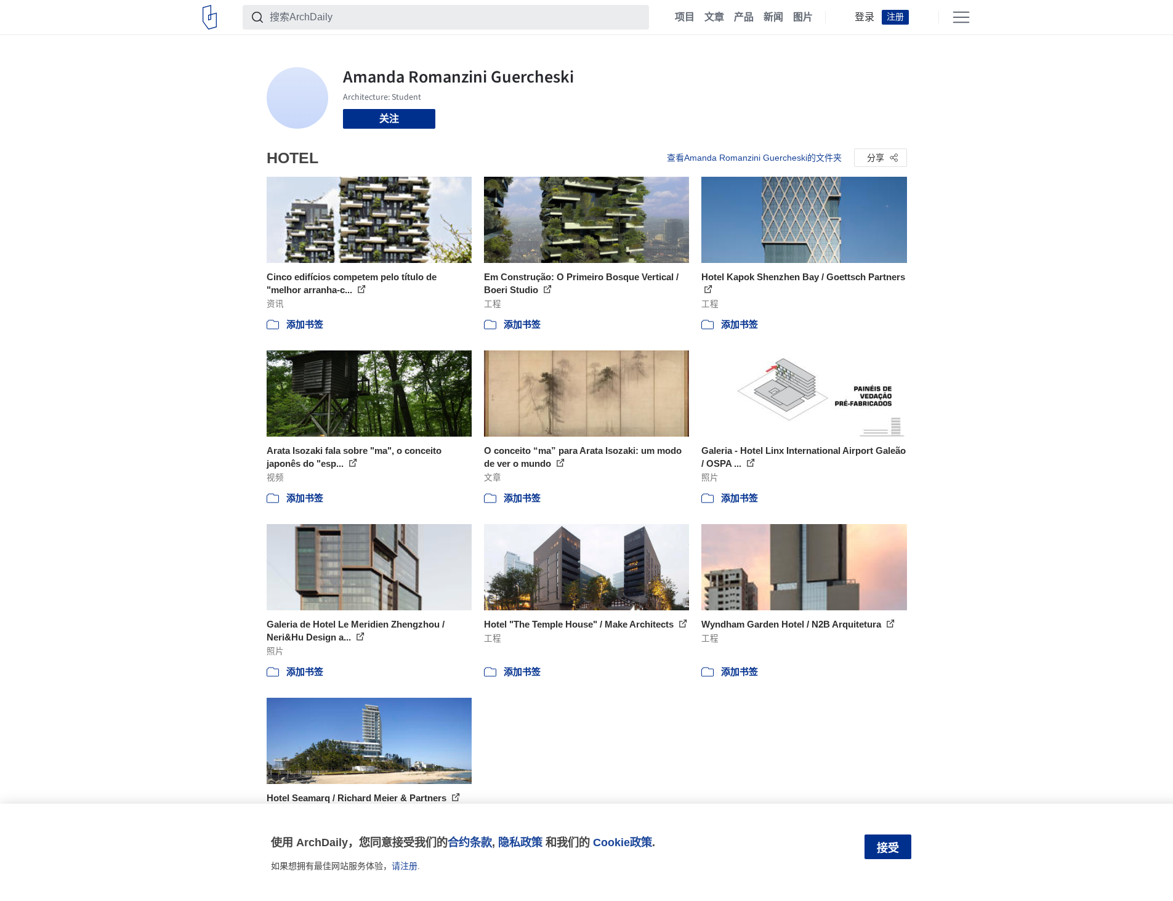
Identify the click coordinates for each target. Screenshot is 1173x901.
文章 (714, 17)
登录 (864, 17)
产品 (744, 17)
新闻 (773, 17)
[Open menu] (961, 17)
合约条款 (470, 842)
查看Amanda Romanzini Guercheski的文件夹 (754, 157)
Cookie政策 (622, 842)
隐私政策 (520, 842)
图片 (803, 17)
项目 (685, 17)
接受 (888, 848)
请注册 (404, 866)
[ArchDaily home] (210, 17)
